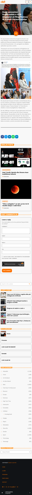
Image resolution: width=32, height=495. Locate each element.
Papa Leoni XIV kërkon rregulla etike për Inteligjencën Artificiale (19, 295)
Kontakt (4, 353)
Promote (4, 340)
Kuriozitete (5, 408)
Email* (3, 242)
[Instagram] (14, 487)
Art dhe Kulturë (7, 381)
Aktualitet (5, 371)
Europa (4, 394)
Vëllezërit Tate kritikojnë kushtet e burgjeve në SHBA (17, 301)
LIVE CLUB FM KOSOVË (8, 347)
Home (8, 334)
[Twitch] (6, 487)
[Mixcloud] (10, 487)
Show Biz (5, 428)
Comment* (4, 226)
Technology (6, 438)
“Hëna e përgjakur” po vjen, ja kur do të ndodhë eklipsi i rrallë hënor (15, 204)
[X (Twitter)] (4, 487)
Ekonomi (5, 391)
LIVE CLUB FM (6, 360)
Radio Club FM (12, 462)
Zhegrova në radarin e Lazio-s (15, 308)
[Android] (17, 487)
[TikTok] (8, 487)
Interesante (6, 404)
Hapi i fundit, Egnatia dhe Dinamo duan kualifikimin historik (15, 173)
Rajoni (4, 421)
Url (3, 249)
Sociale (5, 431)
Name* (3, 235)
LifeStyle (5, 201)
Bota (4, 384)
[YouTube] (2, 487)
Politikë (5, 418)
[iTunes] (12, 487)
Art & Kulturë (6, 378)
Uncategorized (6, 169)
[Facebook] (15, 487)
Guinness (5, 398)
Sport (4, 435)
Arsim (4, 374)
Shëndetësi (6, 425)
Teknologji (5, 441)
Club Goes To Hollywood (9, 388)
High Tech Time (7, 401)
